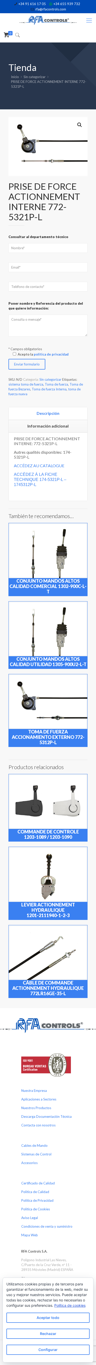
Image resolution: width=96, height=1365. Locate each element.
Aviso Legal (29, 1218)
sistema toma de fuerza (25, 384)
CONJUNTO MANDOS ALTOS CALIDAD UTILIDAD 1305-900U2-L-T (48, 661)
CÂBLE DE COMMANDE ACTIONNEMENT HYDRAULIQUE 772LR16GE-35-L (48, 988)
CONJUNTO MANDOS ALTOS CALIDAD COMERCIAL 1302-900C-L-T (48, 586)
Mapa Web (29, 1235)
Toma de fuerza (56, 384)
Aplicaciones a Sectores (38, 1099)
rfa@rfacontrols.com (50, 9)
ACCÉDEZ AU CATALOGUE (39, 465)
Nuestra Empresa (34, 1091)
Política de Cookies (35, 1209)
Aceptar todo (48, 1317)
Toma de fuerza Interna (49, 389)
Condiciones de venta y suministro (46, 1226)
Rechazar (48, 1333)
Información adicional (48, 425)
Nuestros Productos (36, 1108)
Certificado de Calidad (38, 1183)
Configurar (48, 1349)
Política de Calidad (35, 1192)
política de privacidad (51, 354)
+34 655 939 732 (67, 4)
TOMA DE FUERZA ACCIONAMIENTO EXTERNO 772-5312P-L (48, 737)
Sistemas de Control (36, 1154)
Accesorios (29, 1163)
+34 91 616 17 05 (32, 4)
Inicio (15, 77)
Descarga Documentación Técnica (46, 1116)
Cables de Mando (34, 1145)
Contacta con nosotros (38, 1125)
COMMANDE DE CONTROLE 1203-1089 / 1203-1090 (48, 834)
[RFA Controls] (48, 20)
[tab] (48, 413)
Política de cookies (70, 1305)
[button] (79, 124)
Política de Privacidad (37, 1200)
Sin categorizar (35, 77)
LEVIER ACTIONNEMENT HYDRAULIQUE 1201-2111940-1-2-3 (48, 910)
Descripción (48, 413)
